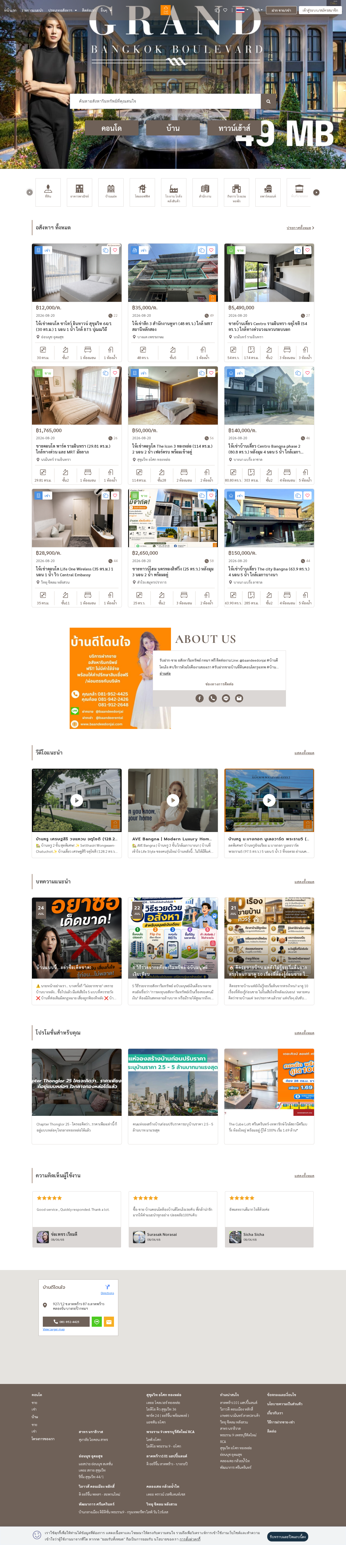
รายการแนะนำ (32, 10)
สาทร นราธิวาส (91, 1431)
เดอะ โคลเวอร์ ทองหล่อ (163, 1402)
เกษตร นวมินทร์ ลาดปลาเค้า (240, 1415)
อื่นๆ (104, 10)
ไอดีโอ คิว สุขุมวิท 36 (161, 1409)
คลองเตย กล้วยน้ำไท (162, 1486)
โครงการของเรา (43, 1438)
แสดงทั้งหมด (304, 752)
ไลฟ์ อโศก (153, 1439)
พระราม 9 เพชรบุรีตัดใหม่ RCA (170, 1431)
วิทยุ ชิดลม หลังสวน (161, 1504)
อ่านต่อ (165, 673)
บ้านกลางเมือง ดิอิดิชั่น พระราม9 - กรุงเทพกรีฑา (112, 1512)
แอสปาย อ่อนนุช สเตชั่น (96, 1463)
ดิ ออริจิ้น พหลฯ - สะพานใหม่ (99, 1494)
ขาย (34, 1402)
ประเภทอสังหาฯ (60, 10)
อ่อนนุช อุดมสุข (91, 1456)
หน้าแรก (10, 10)
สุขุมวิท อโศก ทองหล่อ (163, 1394)
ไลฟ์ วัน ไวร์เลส (157, 1512)
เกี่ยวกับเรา (275, 1413)
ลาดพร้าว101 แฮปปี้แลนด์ (166, 1456)
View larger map (54, 1329)
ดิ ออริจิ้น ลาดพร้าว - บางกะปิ (167, 1463)
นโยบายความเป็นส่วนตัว (284, 1403)
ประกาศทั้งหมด (299, 227)
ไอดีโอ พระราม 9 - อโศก (163, 1446)
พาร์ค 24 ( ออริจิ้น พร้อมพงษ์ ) (167, 1415)
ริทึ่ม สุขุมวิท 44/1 (91, 1476)
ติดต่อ (271, 1431)
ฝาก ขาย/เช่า (281, 10)
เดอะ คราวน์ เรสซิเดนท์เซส (165, 1494)
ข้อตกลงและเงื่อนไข (281, 1394)
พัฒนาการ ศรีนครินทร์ (96, 1504)
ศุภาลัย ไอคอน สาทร (93, 1439)
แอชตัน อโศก (156, 1422)
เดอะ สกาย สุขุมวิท (92, 1470)
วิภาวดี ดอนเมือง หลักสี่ (96, 1486)
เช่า (34, 1409)
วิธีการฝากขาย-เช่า (281, 1422)
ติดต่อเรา (88, 10)
